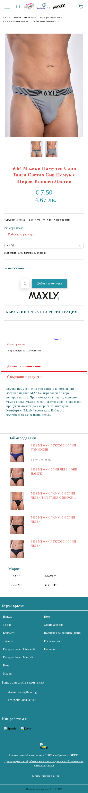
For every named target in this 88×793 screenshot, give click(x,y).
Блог (6, 665)
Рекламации (52, 641)
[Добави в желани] (78, 266)
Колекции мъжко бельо (51, 17)
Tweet (57, 339)
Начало (6, 17)
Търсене (8, 641)
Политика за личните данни (63, 632)
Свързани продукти (24, 377)
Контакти (9, 632)
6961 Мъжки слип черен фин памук (54, 471)
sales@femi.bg (27, 692)
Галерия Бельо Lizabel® (19, 649)
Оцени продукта (16, 344)
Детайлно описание (24, 366)
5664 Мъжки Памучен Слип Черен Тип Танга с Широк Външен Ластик (53, 496)
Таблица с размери (21, 234)
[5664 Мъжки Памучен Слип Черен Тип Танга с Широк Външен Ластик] (17, 501)
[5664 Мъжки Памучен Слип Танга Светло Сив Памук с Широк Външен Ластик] (44, 136)
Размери (49, 649)
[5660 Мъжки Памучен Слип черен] (17, 525)
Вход (47, 616)
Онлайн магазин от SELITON (44, 789)
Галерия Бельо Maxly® (18, 657)
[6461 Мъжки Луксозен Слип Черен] (17, 549)
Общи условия (53, 624)
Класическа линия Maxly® (15, 22)
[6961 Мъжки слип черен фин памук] (17, 477)
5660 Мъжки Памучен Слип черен (53, 519)
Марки (7, 673)
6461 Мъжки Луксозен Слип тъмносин (53, 447)
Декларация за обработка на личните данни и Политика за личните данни (44, 763)
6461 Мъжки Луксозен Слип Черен (53, 543)
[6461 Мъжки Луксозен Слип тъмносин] (17, 453)
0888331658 (28, 699)
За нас (7, 624)
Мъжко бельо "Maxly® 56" (46, 22)
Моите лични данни (45, 776)
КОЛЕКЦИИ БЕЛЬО (25, 17)
